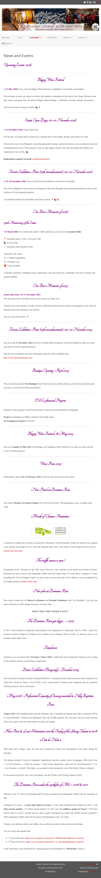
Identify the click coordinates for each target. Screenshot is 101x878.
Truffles (66, 38)
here (24, 638)
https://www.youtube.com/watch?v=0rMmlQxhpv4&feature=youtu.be (55, 838)
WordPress (93, 871)
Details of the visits (29, 581)
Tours (19, 38)
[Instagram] (94, 2)
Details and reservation (13, 551)
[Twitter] (85, 2)
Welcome (5, 38)
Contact (81, 38)
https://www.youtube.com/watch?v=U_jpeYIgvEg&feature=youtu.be (55, 842)
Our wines (51, 38)
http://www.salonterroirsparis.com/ (18, 358)
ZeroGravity (91, 864)
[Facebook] (87, 2)
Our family (35, 38)
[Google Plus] (91, 2)
